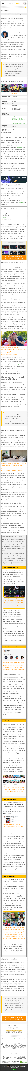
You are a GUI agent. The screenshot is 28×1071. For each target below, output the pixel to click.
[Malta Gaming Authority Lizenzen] (9, 1058)
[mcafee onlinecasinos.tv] (15, 1062)
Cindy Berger (7, 1038)
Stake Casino (15, 114)
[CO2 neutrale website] (23, 1062)
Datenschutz (16, 1038)
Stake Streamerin (19, 364)
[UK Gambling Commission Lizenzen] (22, 1058)
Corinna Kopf (19, 147)
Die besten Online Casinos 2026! (14, 4)
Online (14, 3)
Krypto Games (21, 202)
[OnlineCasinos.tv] (24, 3)
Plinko (4, 217)
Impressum (12, 1038)
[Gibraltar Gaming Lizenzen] (6, 1062)
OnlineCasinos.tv (15, 1039)
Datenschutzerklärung (14, 1067)
